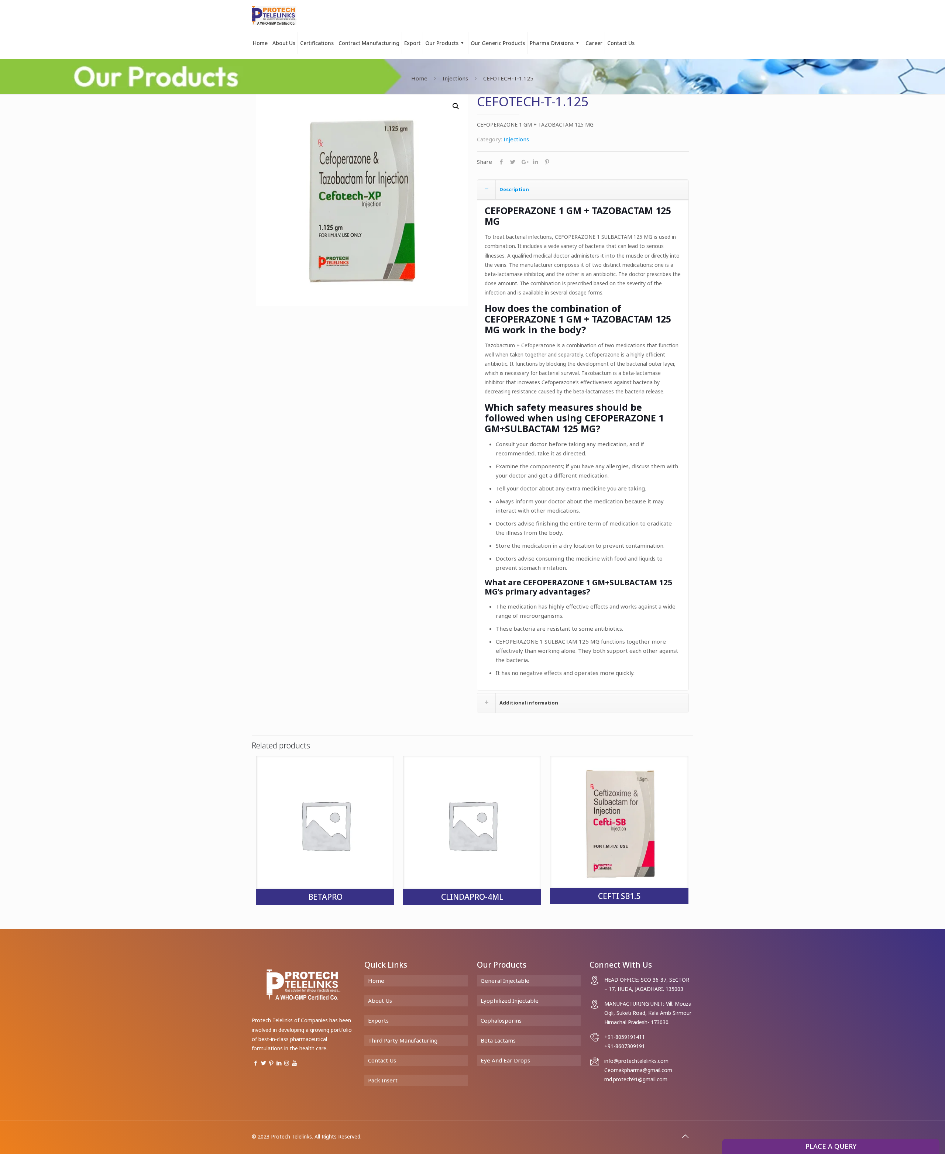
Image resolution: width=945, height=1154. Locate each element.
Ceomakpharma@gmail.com (638, 1070)
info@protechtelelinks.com (636, 1060)
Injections (455, 78)
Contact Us (382, 1060)
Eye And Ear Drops (505, 1060)
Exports (378, 1020)
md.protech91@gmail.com (635, 1079)
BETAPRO (325, 897)
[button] (456, 106)
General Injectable (505, 980)
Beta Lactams (498, 1040)
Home (419, 78)
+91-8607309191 (624, 1046)
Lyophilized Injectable (510, 1000)
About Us (380, 1000)
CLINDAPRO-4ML (472, 897)
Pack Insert (383, 1080)
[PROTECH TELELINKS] (274, 15)
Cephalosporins (501, 1020)
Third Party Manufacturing (402, 1040)
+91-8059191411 (624, 1036)
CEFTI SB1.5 (619, 896)
